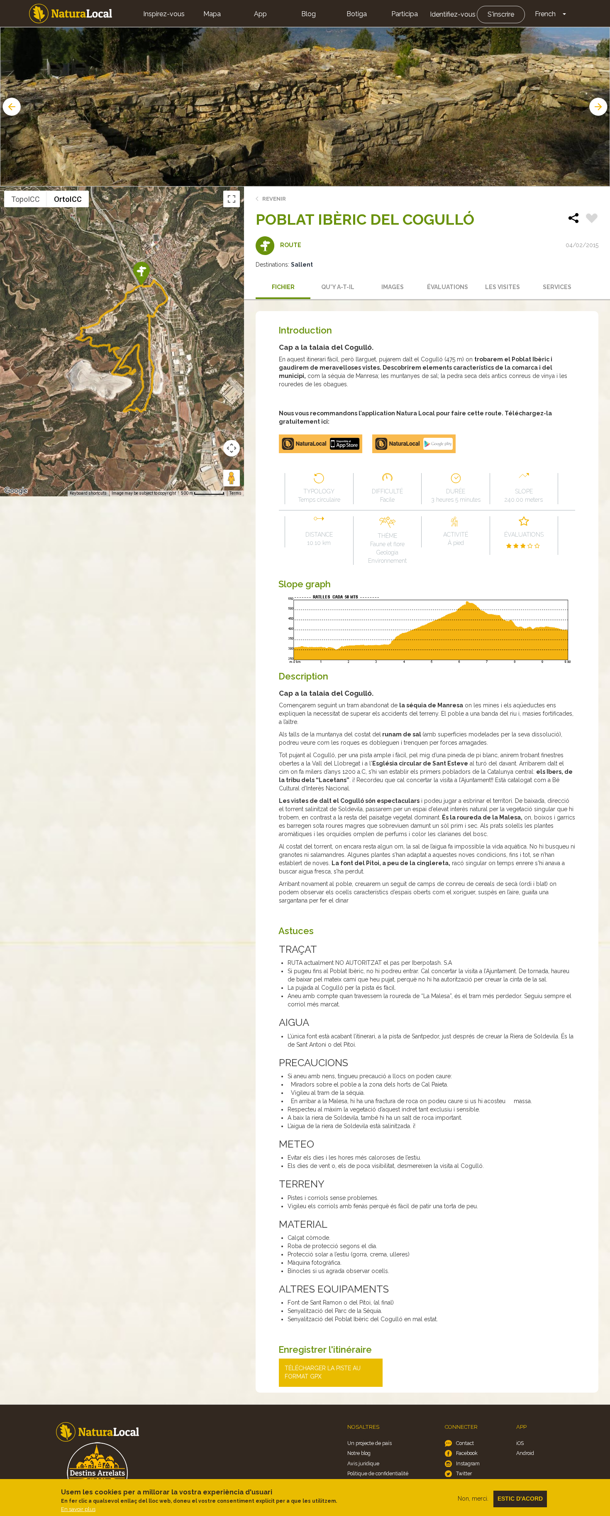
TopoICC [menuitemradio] (25, 199)
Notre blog (359, 1453)
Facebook (467, 1453)
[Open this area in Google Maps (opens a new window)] (15, 491)
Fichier (283, 287)
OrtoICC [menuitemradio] (68, 199)
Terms (235, 493)
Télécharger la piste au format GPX (323, 1372)
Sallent (302, 264)
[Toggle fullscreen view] (231, 199)
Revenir (274, 199)
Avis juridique (363, 1463)
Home (70, 13)
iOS (520, 1443)
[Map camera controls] (231, 448)
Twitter (464, 1473)
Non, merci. (473, 1498)
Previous (10, 106)
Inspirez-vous (164, 14)
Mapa (212, 14)
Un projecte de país (369, 1443)
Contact (465, 1443)
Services (557, 287)
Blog (308, 14)
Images (392, 287)
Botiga (356, 14)
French (545, 14)
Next (599, 106)
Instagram (468, 1463)
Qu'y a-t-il (337, 287)
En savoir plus (78, 1509)
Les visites (502, 287)
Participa (404, 14)
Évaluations (447, 287)
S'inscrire (501, 14)
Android (525, 1453)
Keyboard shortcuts (88, 493)
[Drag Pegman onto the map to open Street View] (231, 478)
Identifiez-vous (453, 14)
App (260, 14)
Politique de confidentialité (377, 1473)
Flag (591, 219)
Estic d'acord (520, 1498)
